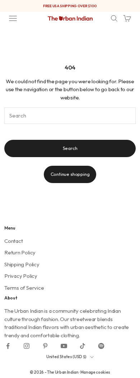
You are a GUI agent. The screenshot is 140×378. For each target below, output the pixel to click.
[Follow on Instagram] (26, 346)
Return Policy (20, 252)
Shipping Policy (21, 264)
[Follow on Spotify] (101, 346)
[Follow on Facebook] (7, 346)
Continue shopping (70, 174)
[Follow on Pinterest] (45, 346)
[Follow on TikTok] (82, 346)
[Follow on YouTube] (63, 346)
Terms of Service (24, 287)
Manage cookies (95, 372)
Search (70, 148)
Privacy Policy (20, 275)
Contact (13, 240)
